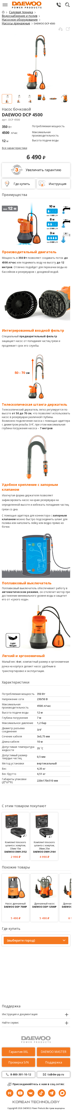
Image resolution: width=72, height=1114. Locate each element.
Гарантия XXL (18, 1052)
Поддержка (53, 1062)
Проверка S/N (18, 1062)
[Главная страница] (5, 12)
